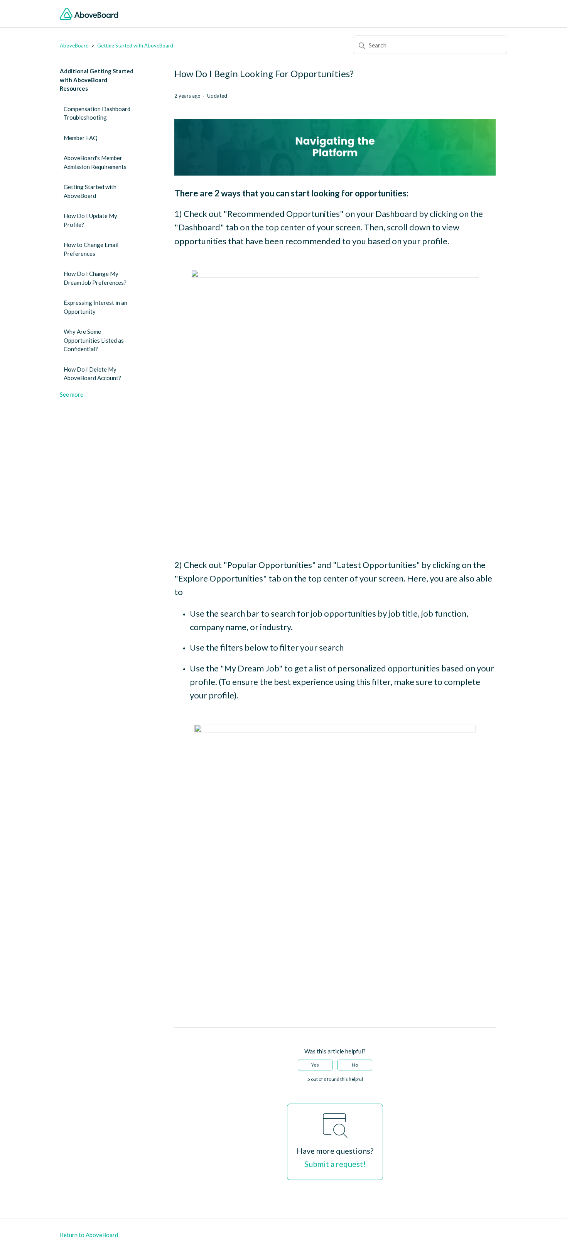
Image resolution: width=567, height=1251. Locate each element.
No (355, 1065)
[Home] (89, 14)
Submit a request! (335, 1163)
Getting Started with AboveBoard (135, 45)
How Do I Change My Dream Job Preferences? (95, 278)
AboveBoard (74, 45)
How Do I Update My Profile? (90, 220)
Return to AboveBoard (89, 1234)
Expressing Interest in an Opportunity (95, 307)
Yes (315, 1065)
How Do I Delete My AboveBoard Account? (92, 374)
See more (71, 394)
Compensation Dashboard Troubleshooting (97, 113)
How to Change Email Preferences (91, 249)
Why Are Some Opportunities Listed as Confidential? (94, 340)
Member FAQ (81, 137)
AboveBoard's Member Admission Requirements (95, 162)
